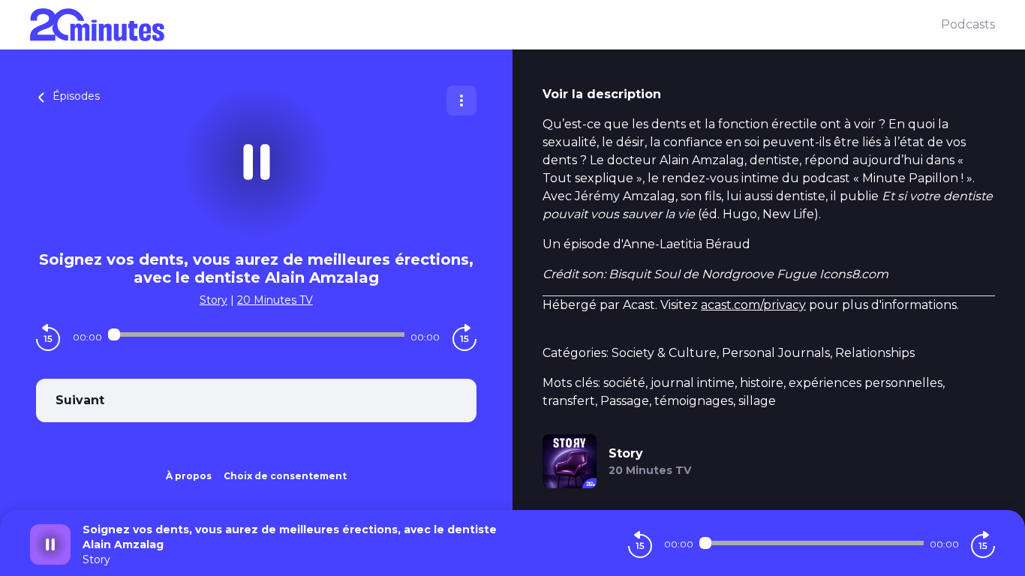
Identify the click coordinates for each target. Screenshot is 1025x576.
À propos (189, 476)
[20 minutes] (485, 25)
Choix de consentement (285, 476)
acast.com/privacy (753, 305)
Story (213, 300)
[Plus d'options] (461, 101)
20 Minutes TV (275, 300)
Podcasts (968, 24)
